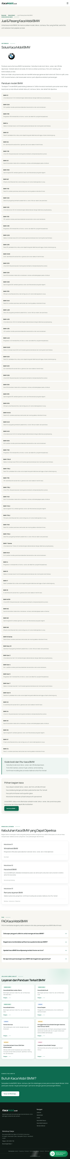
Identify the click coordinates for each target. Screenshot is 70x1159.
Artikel (38, 1118)
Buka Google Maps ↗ (7, 1144)
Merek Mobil (11, 15)
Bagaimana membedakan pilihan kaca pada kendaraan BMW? (35, 941)
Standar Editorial (41, 1126)
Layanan (39, 1112)
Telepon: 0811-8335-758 (8, 1141)
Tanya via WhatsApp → (10, 1094)
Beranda (3, 15)
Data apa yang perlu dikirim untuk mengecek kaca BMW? (35, 933)
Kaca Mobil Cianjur (41, 1120)
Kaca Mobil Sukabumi (42, 1123)
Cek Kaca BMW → (11, 808)
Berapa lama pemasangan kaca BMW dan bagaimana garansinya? (35, 958)
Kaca (9, 3)
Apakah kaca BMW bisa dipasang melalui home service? (35, 950)
